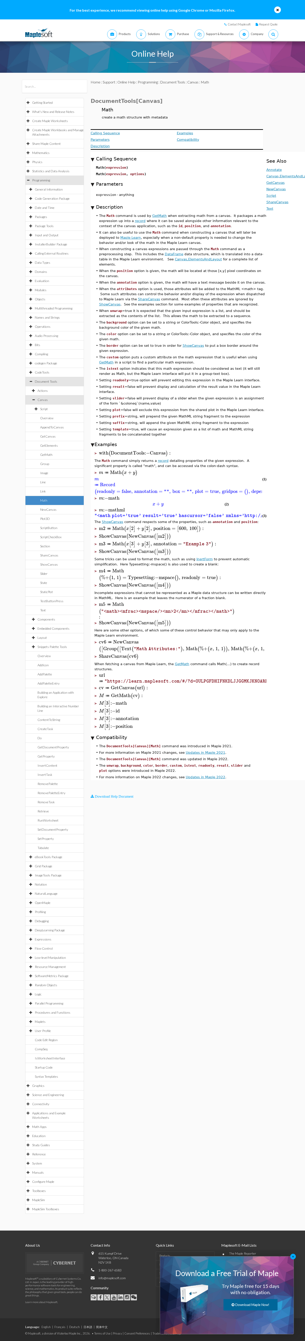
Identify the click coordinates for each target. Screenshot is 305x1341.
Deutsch (74, 1327)
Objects (40, 299)
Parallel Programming (49, 1003)
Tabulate (43, 848)
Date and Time (44, 208)
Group (44, 464)
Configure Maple (43, 1181)
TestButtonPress (51, 601)
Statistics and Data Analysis (50, 171)
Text (43, 610)
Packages (41, 217)
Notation (41, 884)
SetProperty (46, 839)
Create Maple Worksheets (50, 121)
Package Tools (44, 226)
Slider (44, 573)
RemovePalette (48, 784)
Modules (40, 290)
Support (109, 82)
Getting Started (42, 102)
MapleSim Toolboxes (45, 1209)
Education (39, 1136)
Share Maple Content (46, 143)
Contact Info (100, 1245)
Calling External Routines (52, 253)
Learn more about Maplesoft (41, 1302)
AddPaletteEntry (49, 683)
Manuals (38, 1172)
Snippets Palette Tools (52, 647)
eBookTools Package (48, 857)
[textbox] (135, 453)
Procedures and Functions (52, 1012)
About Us (32, 1245)
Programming (41, 180)
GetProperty (46, 756)
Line (43, 482)
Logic (38, 994)
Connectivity (40, 1104)
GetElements (49, 445)
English (46, 1327)
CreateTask (45, 729)
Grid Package (43, 866)
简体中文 (102, 1327)
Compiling (41, 354)
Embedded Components (53, 628)
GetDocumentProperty (53, 747)
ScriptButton (48, 528)
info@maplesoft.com (112, 1278)
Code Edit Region (46, 1040)
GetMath (46, 455)
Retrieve (43, 811)
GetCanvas (48, 436)
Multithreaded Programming (53, 308)
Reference (39, 1154)
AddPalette (45, 674)
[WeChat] (134, 1297)
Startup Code (44, 1067)
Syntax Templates (46, 1076)
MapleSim (38, 1200)
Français (59, 1327)
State (43, 583)
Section (45, 546)
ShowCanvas (49, 564)
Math (43, 500)
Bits (37, 345)
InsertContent (47, 765)
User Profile (43, 1031)
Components (46, 619)
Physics (37, 162)
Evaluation (42, 281)
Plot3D (45, 519)
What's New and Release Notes (53, 112)
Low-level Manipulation (50, 957)
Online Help (126, 82)
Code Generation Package (52, 198)
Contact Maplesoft (239, 24)
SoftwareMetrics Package (52, 976)
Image (44, 473)
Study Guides (41, 1145)
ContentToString (49, 720)
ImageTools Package (48, 875)
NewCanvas (48, 509)
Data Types (42, 262)
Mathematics (41, 153)
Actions (43, 390)
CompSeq (41, 1049)
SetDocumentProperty (53, 829)
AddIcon (43, 665)
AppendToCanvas (52, 427)
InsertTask (45, 774)
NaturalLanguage (46, 893)
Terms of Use (102, 1333)
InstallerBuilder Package (51, 244)
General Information (49, 189)
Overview (46, 418)
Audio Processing (46, 336)
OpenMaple (42, 903)
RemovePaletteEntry (51, 793)
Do (40, 738)
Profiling (40, 912)
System (37, 1163)
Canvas (43, 400)
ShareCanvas (49, 555)
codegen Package (46, 363)
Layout (42, 637)
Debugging (42, 921)
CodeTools (42, 372)
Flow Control (44, 948)
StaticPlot (46, 592)
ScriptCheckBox (50, 537)
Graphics (38, 1086)
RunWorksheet (48, 820)
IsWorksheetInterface (50, 1058)
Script (44, 409)
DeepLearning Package (50, 930)
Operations (42, 326)
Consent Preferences (137, 1333)
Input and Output (46, 235)
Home (95, 82)
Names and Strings (47, 317)
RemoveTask (46, 802)
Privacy (117, 1333)
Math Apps (39, 1127)
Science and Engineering (48, 1095)
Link (43, 491)
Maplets (40, 1021)
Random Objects (46, 985)
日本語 (88, 1327)
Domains (41, 272)
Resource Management (50, 967)
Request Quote (268, 24)
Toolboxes (39, 1191)
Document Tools (46, 381)
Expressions (43, 939)
